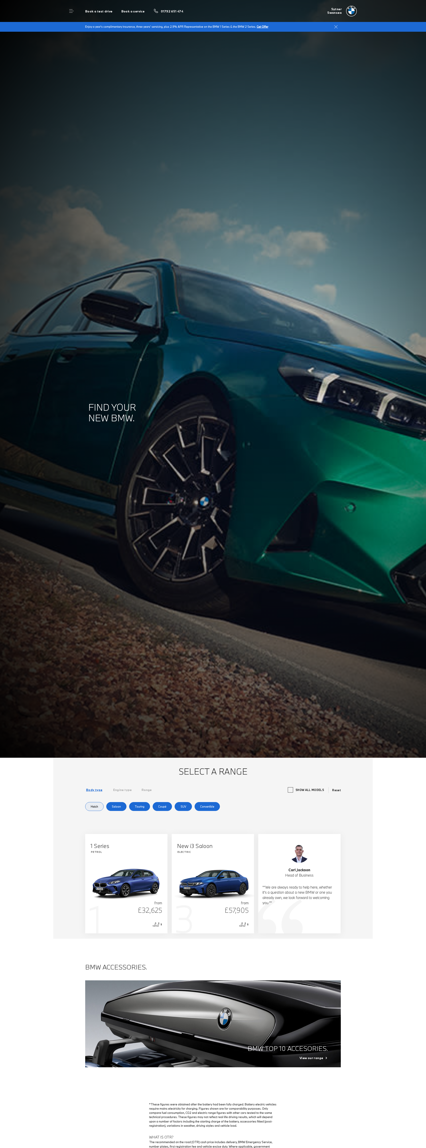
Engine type (122, 790)
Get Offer (262, 26)
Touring (139, 806)
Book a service (132, 11)
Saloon (116, 806)
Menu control (71, 11)
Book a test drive (98, 11)
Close (336, 27)
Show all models (310, 790)
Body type (94, 790)
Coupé (162, 806)
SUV (183, 806)
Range (147, 790)
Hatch (94, 806)
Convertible (207, 806)
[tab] (94, 790)
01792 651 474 (172, 11)
